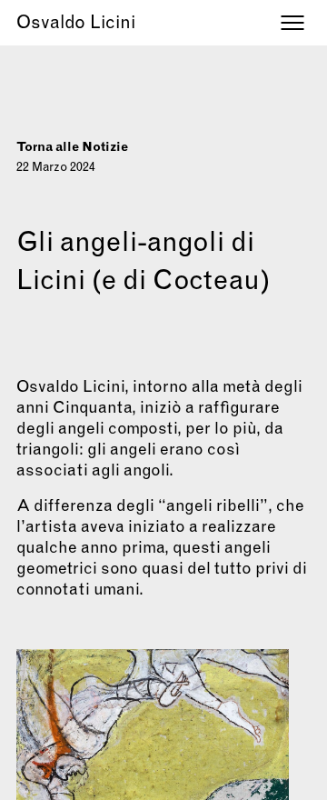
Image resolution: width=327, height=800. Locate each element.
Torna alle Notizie (72, 146)
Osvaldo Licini (75, 21)
